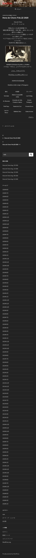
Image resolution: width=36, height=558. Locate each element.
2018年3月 (5, 500)
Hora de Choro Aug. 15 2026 (10, 172)
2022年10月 (6, 348)
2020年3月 (5, 455)
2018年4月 (5, 497)
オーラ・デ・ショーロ (9, 126)
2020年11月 (6, 428)
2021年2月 (5, 417)
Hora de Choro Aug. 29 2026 (10, 165)
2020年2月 (5, 459)
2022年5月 (5, 365)
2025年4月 (5, 245)
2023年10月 (6, 307)
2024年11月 (6, 262)
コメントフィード (8, 538)
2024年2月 (5, 293)
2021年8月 (5, 397)
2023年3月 (5, 331)
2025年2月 (5, 251)
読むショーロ (20, 2)
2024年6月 (5, 279)
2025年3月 (5, 248)
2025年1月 (5, 255)
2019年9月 (5, 476)
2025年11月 (6, 220)
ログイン (5, 531)
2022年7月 (5, 359)
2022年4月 (5, 369)
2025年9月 (5, 227)
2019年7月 (5, 483)
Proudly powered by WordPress (11, 554)
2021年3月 (5, 414)
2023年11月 (6, 303)
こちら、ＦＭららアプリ (18, 70)
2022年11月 (6, 345)
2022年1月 (5, 379)
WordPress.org (7, 542)
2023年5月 (5, 324)
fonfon (14, 15)
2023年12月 (6, 300)
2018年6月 (5, 490)
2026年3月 (5, 207)
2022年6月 (5, 362)
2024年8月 (5, 272)
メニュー (19, 9)
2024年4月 (5, 286)
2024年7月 (5, 276)
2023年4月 (5, 327)
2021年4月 (5, 410)
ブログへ (30, 117)
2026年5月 (5, 200)
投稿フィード (6, 535)
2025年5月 (5, 241)
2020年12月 (6, 424)
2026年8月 (5, 189)
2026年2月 (5, 210)
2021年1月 (5, 421)
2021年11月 (6, 386)
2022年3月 (5, 372)
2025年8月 (5, 231)
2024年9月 (5, 269)
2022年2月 (5, 376)
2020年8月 (5, 438)
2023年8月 (5, 314)
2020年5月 (5, 448)
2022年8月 (5, 355)
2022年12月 (6, 341)
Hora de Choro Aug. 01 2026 (10, 179)
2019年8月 (5, 479)
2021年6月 (5, 403)
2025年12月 (6, 217)
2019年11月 (6, 469)
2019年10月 (6, 472)
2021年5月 (5, 407)
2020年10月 (6, 431)
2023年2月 (5, 334)
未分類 (4, 521)
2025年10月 (6, 224)
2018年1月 (5, 504)
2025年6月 (5, 238)
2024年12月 (6, 258)
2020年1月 (5, 462)
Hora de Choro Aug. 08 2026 (10, 175)
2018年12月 (6, 486)
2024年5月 (5, 283)
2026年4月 (5, 203)
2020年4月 (5, 452)
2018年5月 (5, 493)
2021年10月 (6, 390)
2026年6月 (5, 196)
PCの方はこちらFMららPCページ (18, 74)
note (4, 514)
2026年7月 (5, 193)
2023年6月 (5, 321)
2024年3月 (5, 289)
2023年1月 (5, 338)
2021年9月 (5, 393)
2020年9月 (5, 434)
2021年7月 (5, 400)
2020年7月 (5, 441)
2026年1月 (5, 213)
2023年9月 (5, 310)
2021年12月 (6, 383)
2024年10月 (6, 265)
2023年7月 (5, 317)
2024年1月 (5, 296)
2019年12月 (6, 466)
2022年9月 (5, 352)
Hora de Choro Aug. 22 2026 (10, 168)
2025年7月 (5, 234)
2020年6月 (5, 445)
